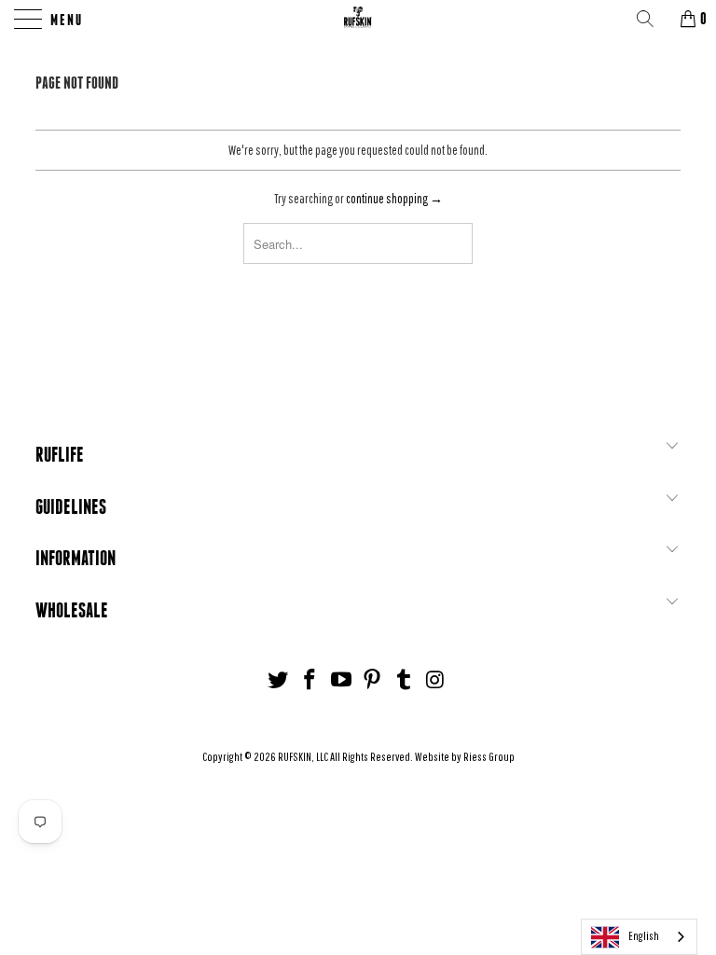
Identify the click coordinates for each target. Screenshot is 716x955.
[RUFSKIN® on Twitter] (279, 680)
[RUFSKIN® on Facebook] (310, 680)
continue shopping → (394, 198)
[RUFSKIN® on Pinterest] (373, 680)
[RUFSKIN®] (358, 18)
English (643, 936)
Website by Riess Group (465, 757)
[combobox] (639, 937)
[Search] (651, 18)
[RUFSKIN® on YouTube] (341, 680)
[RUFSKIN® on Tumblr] (405, 680)
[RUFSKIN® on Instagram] (435, 680)
